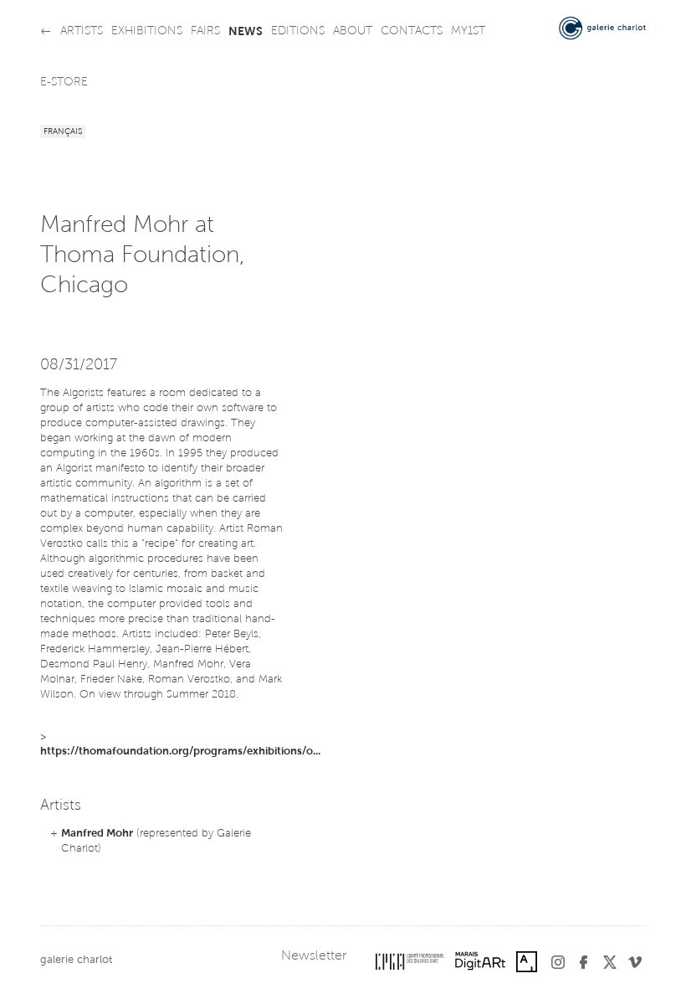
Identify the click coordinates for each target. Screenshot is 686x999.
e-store (64, 83)
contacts (412, 32)
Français (63, 132)
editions (298, 32)
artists (81, 32)
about (352, 32)
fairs (205, 32)
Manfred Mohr (97, 833)
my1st (468, 32)
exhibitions (146, 32)
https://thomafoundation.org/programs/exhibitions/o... (180, 751)
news (245, 32)
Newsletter (313, 956)
